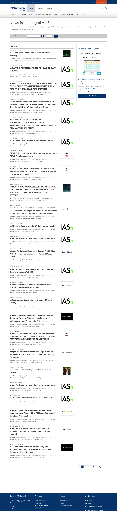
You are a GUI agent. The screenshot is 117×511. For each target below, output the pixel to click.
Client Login (91, 2)
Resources (13, 2)
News (31, 8)
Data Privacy (88, 504)
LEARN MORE (92, 96)
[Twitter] (15, 508)
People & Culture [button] (80, 15)
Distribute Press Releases (41, 505)
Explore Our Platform (40, 500)
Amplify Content (39, 509)
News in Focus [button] (15, 15)
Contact (49, 8)
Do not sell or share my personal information (93, 507)
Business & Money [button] (27, 15)
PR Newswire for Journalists (90, 80)
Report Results (39, 507)
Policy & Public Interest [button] (66, 15)
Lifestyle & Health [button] (51, 15)
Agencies (39, 2)
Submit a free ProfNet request (91, 89)
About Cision (63, 502)
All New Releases (89, 500)
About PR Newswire (65, 500)
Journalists (32, 2)
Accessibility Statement (66, 505)
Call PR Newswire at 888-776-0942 (21, 500)
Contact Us (13, 506)
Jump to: (17, 36)
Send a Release (101, 2)
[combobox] (49, 36)
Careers (62, 504)
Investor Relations (22, 2)
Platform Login (88, 502)
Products (40, 8)
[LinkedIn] (10, 508)
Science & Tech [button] (39, 15)
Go (55, 36)
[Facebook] (12, 508)
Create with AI (38, 504)
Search (102, 8)
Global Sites (63, 508)
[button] (42, 36)
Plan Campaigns (39, 502)
